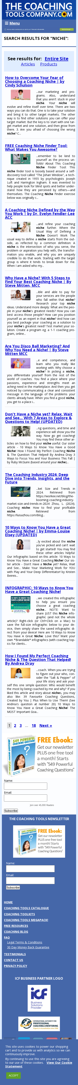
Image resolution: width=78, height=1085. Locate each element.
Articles (28, 64)
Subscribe (10, 810)
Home (8, 902)
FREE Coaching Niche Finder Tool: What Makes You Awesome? (36, 147)
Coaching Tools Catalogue (26, 908)
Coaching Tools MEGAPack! (26, 920)
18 (34, 725)
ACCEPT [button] (13, 1075)
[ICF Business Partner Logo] (39, 1010)
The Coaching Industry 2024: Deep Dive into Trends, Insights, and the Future (37, 478)
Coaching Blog (16, 932)
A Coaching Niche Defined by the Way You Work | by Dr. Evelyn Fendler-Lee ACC (40, 213)
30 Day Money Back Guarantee (28, 947)
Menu (14, 23)
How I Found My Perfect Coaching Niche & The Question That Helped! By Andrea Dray (38, 659)
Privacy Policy (15, 966)
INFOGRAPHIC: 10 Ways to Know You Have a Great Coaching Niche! (39, 589)
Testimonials (15, 954)
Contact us (13, 960)
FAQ (7, 937)
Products (48, 64)
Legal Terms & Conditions (24, 942)
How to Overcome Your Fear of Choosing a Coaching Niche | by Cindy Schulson (34, 81)
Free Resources (16, 926)
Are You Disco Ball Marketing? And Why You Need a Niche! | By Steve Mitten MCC (37, 350)
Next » (45, 725)
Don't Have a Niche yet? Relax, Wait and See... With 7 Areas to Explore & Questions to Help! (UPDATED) (38, 418)
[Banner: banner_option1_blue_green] (39, 31)
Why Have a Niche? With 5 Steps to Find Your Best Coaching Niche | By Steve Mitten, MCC (38, 281)
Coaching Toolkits (19, 914)
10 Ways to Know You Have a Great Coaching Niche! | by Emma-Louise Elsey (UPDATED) (38, 531)
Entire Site (56, 59)
